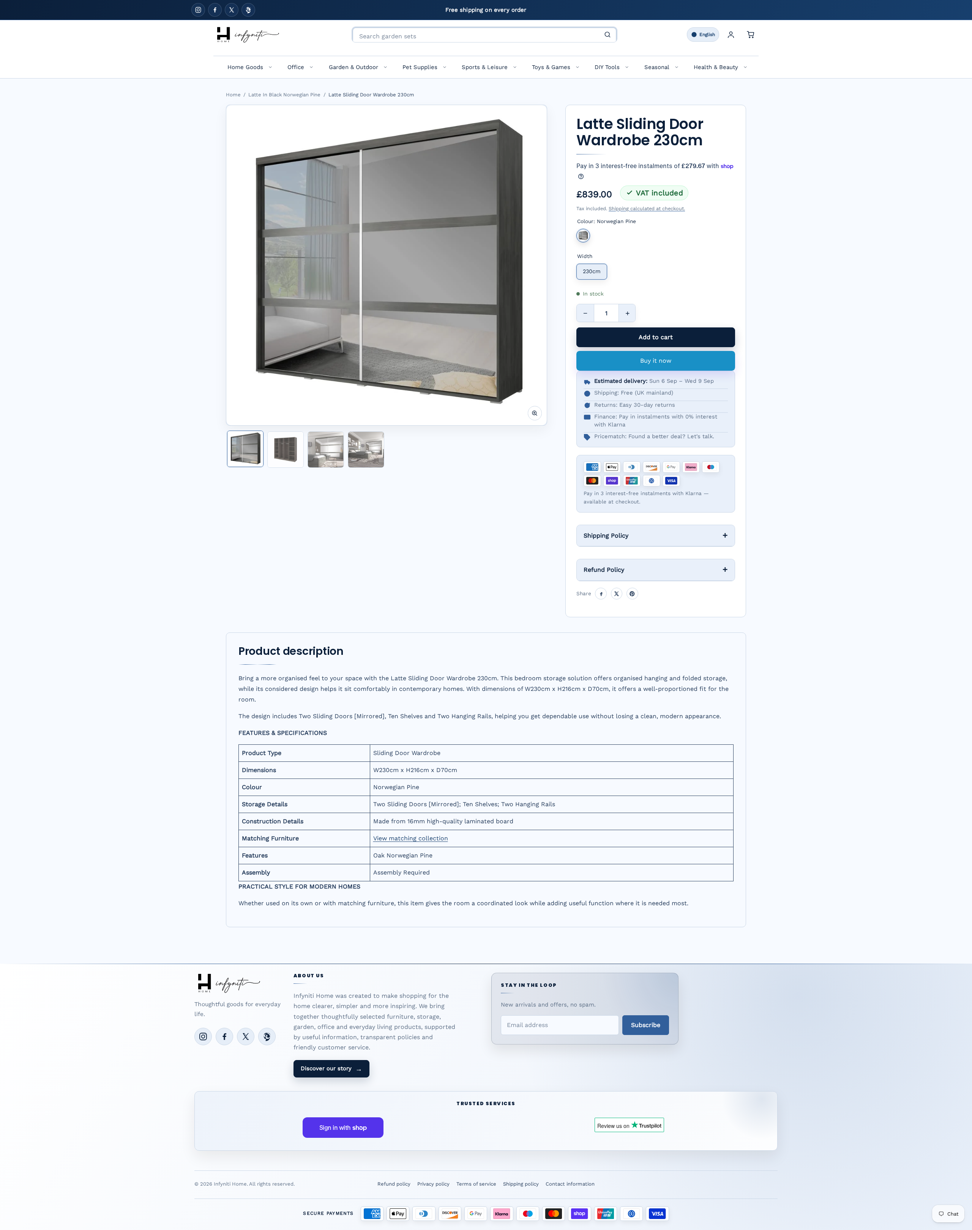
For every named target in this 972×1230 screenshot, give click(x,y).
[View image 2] (285, 449)
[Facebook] (215, 10)
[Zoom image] (535, 413)
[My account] (731, 34)
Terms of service (476, 1184)
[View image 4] (366, 449)
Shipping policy (521, 1184)
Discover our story (331, 1069)
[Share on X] (617, 593)
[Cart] (751, 34)
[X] (231, 10)
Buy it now (655, 360)
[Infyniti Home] (247, 34)
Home (233, 95)
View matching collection (410, 838)
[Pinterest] (248, 10)
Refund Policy (604, 569)
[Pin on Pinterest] (632, 593)
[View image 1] (245, 449)
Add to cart (656, 337)
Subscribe (645, 1025)
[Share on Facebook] (601, 593)
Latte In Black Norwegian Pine (284, 95)
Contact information (570, 1184)
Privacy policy (433, 1184)
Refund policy (393, 1184)
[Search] (607, 34)
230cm (592, 271)
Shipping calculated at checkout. (647, 208)
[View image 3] (326, 449)
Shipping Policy (606, 535)
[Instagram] (198, 10)
